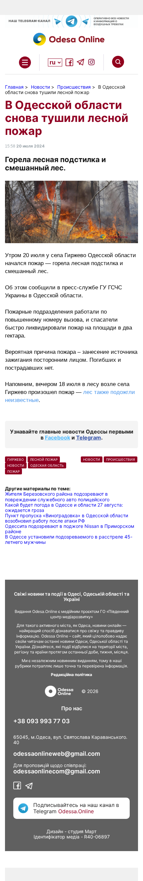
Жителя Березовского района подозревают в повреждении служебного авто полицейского (57, 496)
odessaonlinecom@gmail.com (56, 771)
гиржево (15, 459)
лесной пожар (44, 459)
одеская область (47, 465)
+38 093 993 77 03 (41, 721)
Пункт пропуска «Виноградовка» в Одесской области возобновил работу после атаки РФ (66, 518)
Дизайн (55, 831)
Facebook (57, 437)
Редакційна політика (71, 674)
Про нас (71, 708)
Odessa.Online (76, 811)
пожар (13, 471)
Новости (15, 465)
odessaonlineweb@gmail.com (56, 753)
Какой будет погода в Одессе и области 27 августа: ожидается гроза (64, 507)
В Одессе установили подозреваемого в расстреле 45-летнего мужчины (68, 539)
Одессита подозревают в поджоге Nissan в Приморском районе (69, 528)
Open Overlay (25, 62)
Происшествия (120, 459)
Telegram (88, 437)
